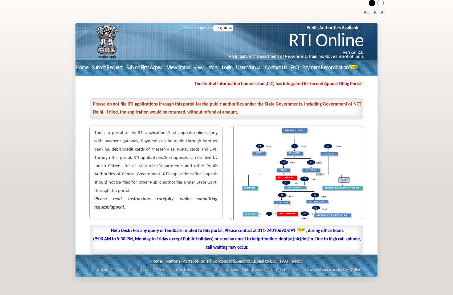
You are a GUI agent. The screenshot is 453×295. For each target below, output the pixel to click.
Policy (297, 261)
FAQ (295, 68)
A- (382, 12)
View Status (178, 68)
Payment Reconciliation (325, 68)
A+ (367, 12)
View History (206, 68)
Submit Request (107, 68)
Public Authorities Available (333, 28)
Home (82, 68)
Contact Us (276, 68)
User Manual (248, 68)
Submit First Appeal (144, 68)
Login (227, 68)
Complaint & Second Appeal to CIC (245, 261)
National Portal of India (188, 261)
